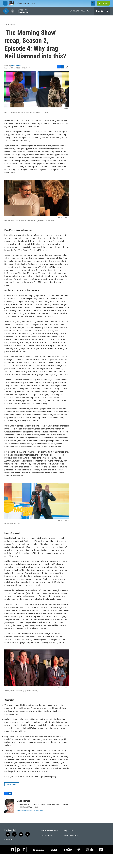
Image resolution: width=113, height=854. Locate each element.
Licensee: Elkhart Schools (49, 830)
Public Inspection (46, 835)
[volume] (13, 11)
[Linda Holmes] (9, 806)
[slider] (16, 11)
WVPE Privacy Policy (71, 835)
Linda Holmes (16, 65)
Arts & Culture (9, 24)
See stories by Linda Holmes (30, 810)
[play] (6, 11)
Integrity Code (68, 830)
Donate (104, 3)
